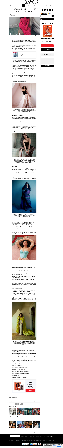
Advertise (34, 436)
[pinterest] (18, 404)
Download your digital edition (47, 45)
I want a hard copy (47, 49)
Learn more (54, 445)
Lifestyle (29, 5)
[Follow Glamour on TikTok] (50, 10)
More (51, 5)
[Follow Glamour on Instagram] (46, 10)
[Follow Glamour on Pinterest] (52, 10)
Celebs (23, 5)
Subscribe (30, 390)
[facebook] (15, 404)
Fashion (11, 5)
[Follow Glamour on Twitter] (47, 10)
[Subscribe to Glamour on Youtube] (49, 10)
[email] (22, 404)
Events (42, 5)
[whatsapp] (20, 404)
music (14, 394)
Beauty (18, 5)
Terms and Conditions (46, 436)
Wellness (35, 5)
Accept (59, 446)
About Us (37, 436)
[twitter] (17, 404)
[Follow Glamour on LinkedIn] (42, 10)
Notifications (26, 436)
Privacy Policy (51, 436)
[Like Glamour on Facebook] (44, 10)
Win (46, 5)
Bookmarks (30, 436)
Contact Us (41, 436)
